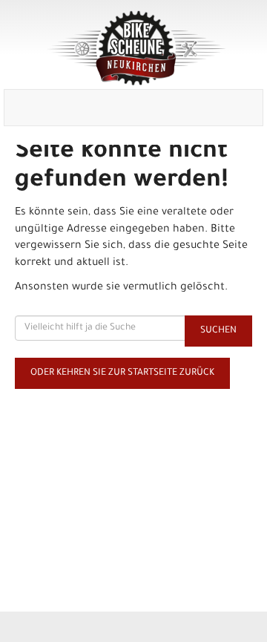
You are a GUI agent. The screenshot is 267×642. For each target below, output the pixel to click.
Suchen (218, 331)
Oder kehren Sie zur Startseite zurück (122, 373)
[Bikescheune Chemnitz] (136, 48)
